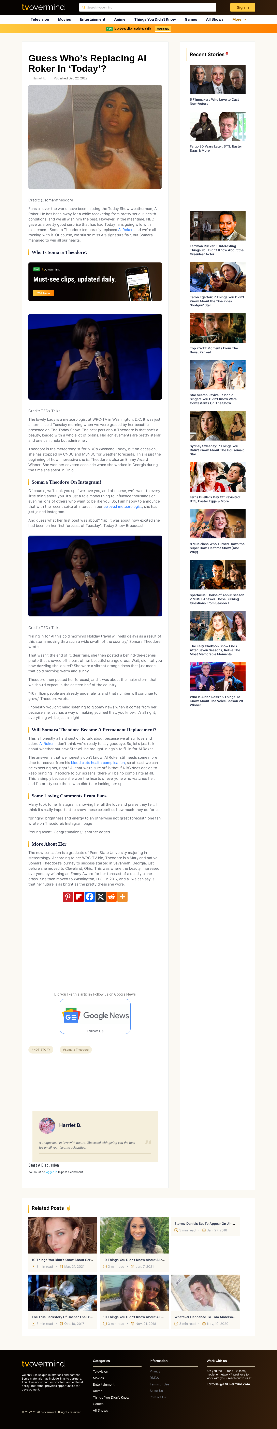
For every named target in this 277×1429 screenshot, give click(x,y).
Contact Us (158, 1397)
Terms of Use (159, 1384)
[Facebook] (90, 897)
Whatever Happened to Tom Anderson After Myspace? (217, 1317)
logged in (51, 1172)
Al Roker (125, 230)
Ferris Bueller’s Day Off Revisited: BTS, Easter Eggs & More (215, 499)
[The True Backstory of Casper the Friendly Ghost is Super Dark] (62, 1293)
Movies (64, 19)
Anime (120, 19)
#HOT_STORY (41, 1049)
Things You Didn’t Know (155, 19)
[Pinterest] (68, 897)
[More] (122, 897)
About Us (156, 1391)
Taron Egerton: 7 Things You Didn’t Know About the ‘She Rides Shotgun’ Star (217, 301)
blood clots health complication (98, 762)
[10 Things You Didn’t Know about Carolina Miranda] (62, 1235)
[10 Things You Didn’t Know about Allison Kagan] (134, 1293)
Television (40, 19)
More (237, 19)
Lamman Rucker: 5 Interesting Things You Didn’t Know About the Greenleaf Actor (217, 250)
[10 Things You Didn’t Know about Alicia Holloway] (134, 1235)
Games (191, 19)
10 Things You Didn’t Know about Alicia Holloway (141, 1260)
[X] (101, 897)
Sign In (243, 7)
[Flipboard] (79, 897)
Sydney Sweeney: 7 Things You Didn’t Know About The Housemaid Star (217, 450)
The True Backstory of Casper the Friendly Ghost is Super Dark (81, 1317)
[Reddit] (111, 897)
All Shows (214, 19)
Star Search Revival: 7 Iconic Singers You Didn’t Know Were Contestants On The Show (213, 399)
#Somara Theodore (76, 1049)
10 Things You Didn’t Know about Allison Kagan (140, 1317)
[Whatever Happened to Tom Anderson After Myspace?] (205, 1293)
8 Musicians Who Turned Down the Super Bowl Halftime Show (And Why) (217, 548)
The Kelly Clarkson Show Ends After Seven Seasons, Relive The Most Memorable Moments (215, 650)
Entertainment (92, 19)
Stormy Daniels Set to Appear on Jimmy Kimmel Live (215, 1223)
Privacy (155, 1371)
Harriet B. (39, 78)
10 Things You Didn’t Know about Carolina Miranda (72, 1260)
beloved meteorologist (122, 506)
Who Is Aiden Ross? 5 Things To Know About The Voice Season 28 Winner (216, 701)
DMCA (154, 1378)
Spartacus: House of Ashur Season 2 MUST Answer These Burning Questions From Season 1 (217, 599)
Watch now (163, 28)
